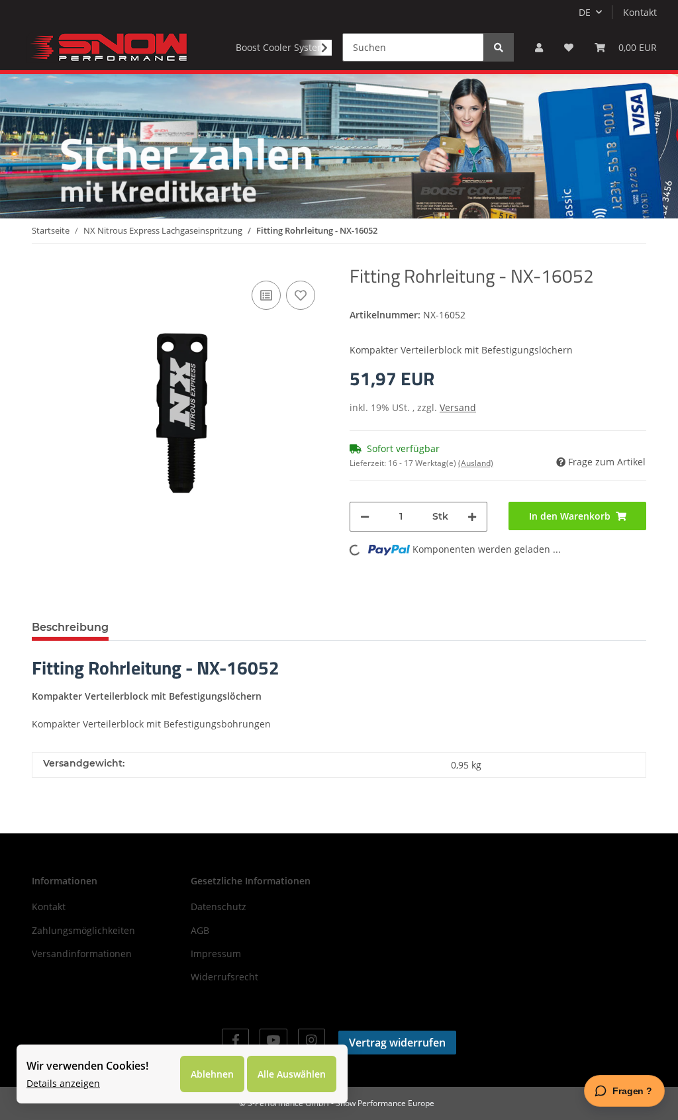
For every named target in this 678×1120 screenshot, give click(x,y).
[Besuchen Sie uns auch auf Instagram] (311, 1040)
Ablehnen (212, 1074)
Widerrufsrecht (224, 976)
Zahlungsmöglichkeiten (83, 930)
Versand (458, 407)
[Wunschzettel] (569, 47)
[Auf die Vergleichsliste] (266, 295)
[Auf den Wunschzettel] (300, 295)
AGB (200, 930)
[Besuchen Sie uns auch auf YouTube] (273, 1040)
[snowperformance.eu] (107, 47)
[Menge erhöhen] (472, 516)
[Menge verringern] (364, 516)
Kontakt (640, 12)
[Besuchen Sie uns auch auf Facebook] (235, 1040)
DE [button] (585, 12)
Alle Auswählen (292, 1074)
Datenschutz (218, 906)
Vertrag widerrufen (397, 1042)
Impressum (216, 953)
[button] (539, 47)
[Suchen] (498, 47)
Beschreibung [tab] (70, 627)
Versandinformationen (82, 953)
